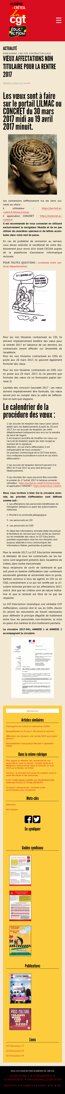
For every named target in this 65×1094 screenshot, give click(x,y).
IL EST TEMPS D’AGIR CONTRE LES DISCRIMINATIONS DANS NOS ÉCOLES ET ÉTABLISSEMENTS (30, 781)
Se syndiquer (33, 829)
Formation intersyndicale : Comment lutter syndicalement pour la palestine (25, 788)
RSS (52, 1085)
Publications (32, 966)
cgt (28, 83)
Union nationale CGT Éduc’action (44, 1079)
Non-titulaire (12, 809)
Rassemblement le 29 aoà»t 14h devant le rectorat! (30, 731)
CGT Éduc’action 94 (15, 1055)
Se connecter (27, 1085)
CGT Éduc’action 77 (15, 1046)
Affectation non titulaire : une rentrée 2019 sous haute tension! (31, 737)
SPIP (59, 1085)
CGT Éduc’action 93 (15, 1051)
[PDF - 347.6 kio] (32, 667)
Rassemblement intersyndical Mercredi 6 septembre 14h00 (30, 744)
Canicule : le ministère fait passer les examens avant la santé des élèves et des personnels (31, 774)
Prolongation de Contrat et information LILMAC (28, 726)
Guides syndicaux (32, 848)
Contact (42, 1085)
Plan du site (10, 1085)
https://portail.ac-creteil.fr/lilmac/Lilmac (39, 482)
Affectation (11, 804)
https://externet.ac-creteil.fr (47, 485)
